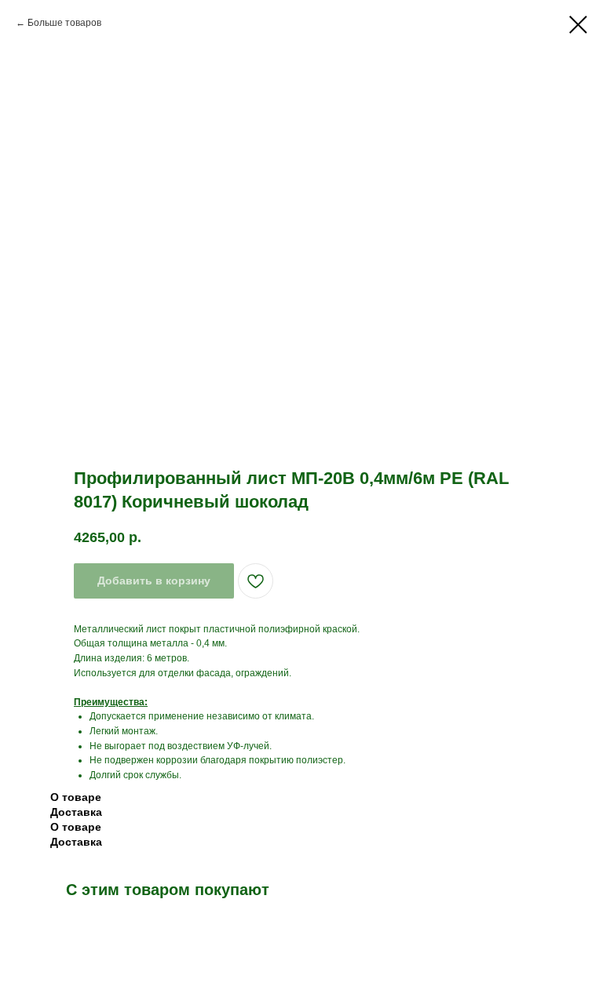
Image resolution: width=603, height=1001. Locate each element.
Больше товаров (64, 22)
